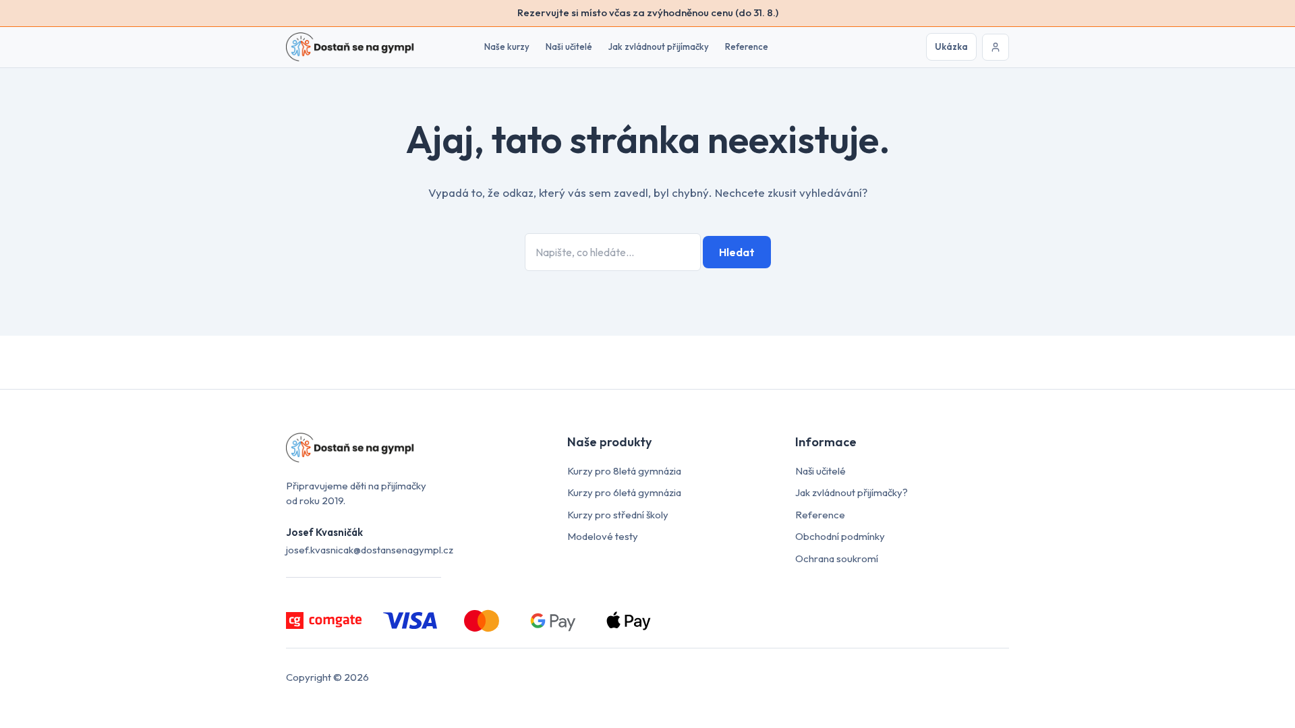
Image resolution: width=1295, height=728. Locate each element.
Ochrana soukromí (836, 558)
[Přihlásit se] (995, 47)
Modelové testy (602, 536)
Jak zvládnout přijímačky (658, 46)
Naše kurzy (506, 46)
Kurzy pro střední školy (617, 514)
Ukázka (951, 46)
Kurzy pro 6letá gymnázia (624, 492)
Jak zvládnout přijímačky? (851, 492)
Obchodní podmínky (840, 536)
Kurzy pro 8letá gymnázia (624, 470)
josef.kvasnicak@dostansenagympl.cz (369, 549)
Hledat (737, 252)
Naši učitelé (569, 46)
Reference (746, 46)
